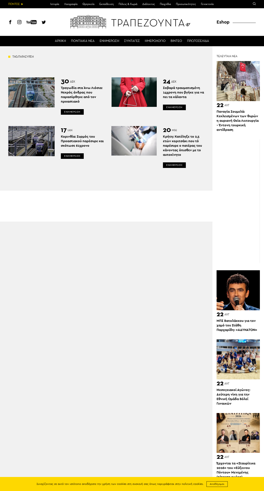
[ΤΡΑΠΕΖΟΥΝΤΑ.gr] (132, 21)
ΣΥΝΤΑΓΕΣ (132, 41)
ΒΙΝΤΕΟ (176, 41)
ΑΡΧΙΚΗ (60, 41)
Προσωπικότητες (186, 4)
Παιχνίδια (165, 4)
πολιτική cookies (192, 484)
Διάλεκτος (148, 4)
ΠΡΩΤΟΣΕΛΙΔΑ (198, 41)
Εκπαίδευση (106, 4)
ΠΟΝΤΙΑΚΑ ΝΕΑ (83, 41)
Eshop (223, 22)
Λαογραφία (71, 4)
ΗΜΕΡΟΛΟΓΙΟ (155, 41)
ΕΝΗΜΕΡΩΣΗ (109, 41)
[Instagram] (19, 23)
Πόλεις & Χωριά (128, 4)
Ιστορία (54, 4)
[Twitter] (44, 23)
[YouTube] (31, 23)
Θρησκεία (88, 4)
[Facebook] (10, 23)
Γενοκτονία (207, 4)
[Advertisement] (240, 201)
